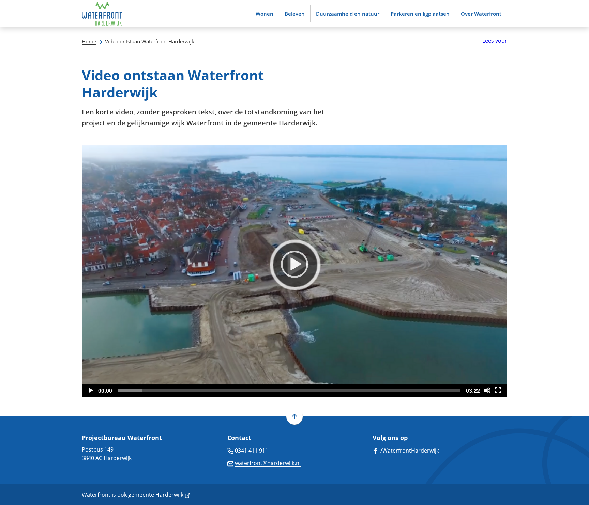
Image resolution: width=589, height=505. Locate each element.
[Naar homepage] (102, 13)
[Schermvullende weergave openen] (498, 390)
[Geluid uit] (487, 390)
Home (89, 41)
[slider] (289, 390)
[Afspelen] (294, 264)
